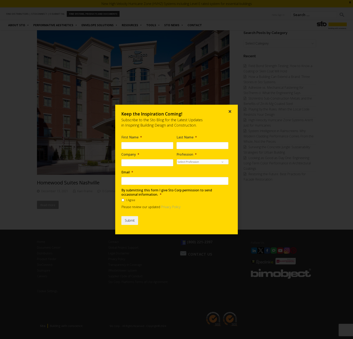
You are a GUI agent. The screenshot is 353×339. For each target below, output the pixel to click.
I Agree (130, 200)
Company (130, 154)
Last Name (186, 137)
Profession (186, 154)
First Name (131, 137)
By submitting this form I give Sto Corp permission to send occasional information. (166, 192)
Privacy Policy (170, 207)
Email (127, 172)
